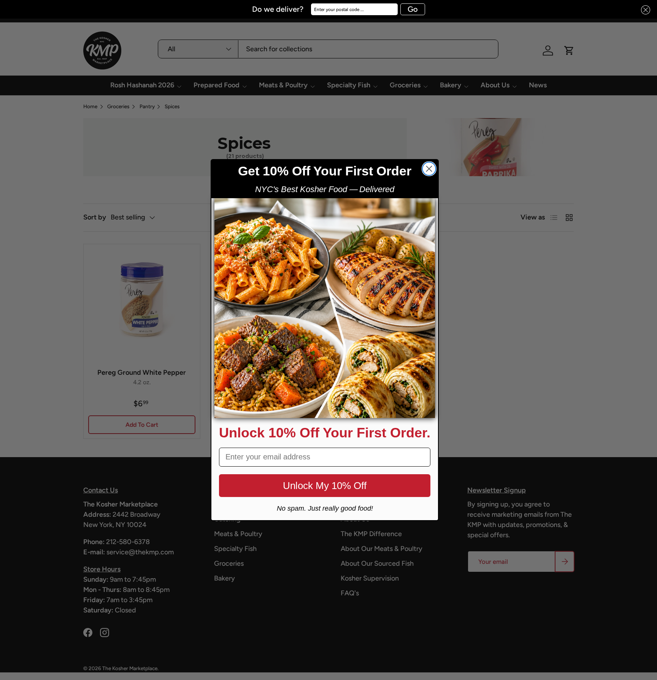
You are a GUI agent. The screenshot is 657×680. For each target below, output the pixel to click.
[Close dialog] (429, 168)
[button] (643, 10)
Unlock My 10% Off (325, 485)
